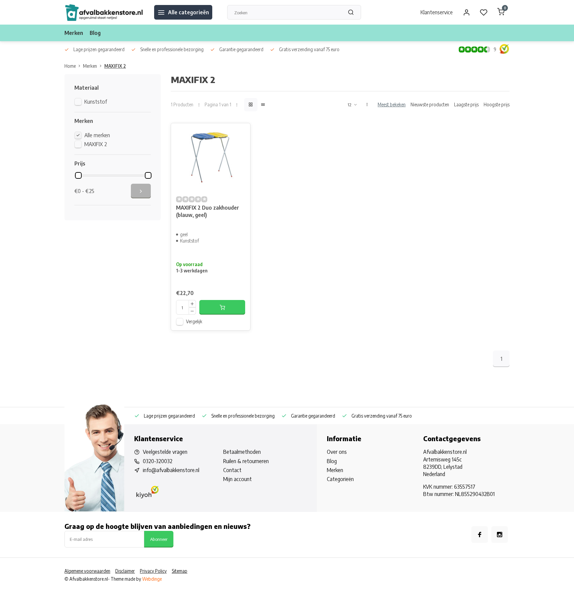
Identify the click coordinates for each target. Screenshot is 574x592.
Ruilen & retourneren (246, 461)
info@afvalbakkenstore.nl (171, 470)
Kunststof (95, 101)
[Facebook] (479, 534)
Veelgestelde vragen (165, 451)
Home (70, 66)
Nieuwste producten (430, 104)
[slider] (78, 175)
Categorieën (340, 479)
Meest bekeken (392, 104)
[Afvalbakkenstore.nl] (104, 12)
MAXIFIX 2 (115, 66)
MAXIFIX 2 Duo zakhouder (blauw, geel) (207, 211)
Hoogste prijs (497, 104)
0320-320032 (157, 461)
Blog (95, 33)
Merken (73, 33)
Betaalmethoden (242, 451)
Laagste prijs (466, 104)
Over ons (337, 451)
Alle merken (97, 135)
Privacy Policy (153, 571)
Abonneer (158, 539)
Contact (232, 470)
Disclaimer (125, 571)
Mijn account (237, 479)
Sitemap (179, 571)
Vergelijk (194, 321)
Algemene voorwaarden (87, 571)
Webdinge (152, 579)
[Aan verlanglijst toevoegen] (240, 133)
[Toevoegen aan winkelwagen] (222, 307)
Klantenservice (437, 12)
